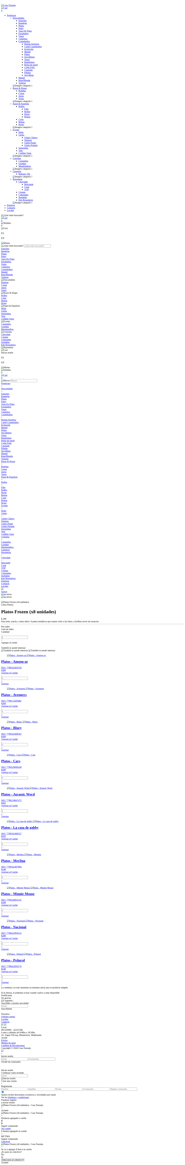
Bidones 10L (24, 174)
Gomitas (22, 163)
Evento (16, 130)
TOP (26, 189)
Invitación (28, 49)
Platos (21, 26)
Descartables (18, 18)
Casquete (28, 70)
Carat (26, 187)
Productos (11, 15)
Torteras (22, 83)
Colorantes (23, 195)
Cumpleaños (24, 41)
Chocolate (23, 182)
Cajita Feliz (29, 67)
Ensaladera (23, 33)
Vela (20, 150)
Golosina (17, 158)
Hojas (27, 114)
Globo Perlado (31, 145)
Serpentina (23, 148)
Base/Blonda (24, 80)
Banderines (29, 62)
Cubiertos (22, 39)
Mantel (27, 52)
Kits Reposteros (25, 200)
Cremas (21, 192)
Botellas (22, 91)
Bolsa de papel (31, 65)
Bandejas (22, 23)
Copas (21, 93)
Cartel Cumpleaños (33, 46)
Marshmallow (24, 166)
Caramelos (23, 161)
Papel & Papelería (21, 104)
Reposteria (17, 179)
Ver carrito (6, 1128)
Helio (21, 132)
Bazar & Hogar (20, 88)
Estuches (22, 20)
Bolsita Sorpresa (31, 44)
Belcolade (28, 184)
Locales (10, 210)
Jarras (21, 96)
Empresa (11, 205)
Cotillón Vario (24, 153)
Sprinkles (22, 197)
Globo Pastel (30, 143)
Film (26, 109)
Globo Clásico (30, 137)
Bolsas (27, 117)
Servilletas (29, 75)
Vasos (21, 36)
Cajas (21, 119)
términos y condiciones (18, 1097)
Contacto (11, 208)
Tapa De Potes (25, 31)
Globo (21, 135)
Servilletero (29, 57)
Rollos (21, 106)
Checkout (5, 1141)
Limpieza (17, 171)
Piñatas (27, 72)
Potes (20, 28)
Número (28, 140)
